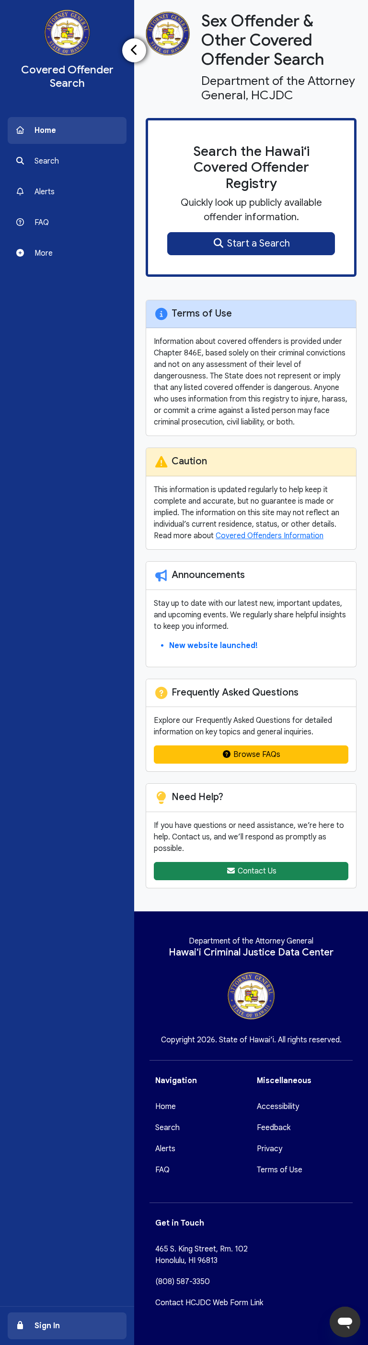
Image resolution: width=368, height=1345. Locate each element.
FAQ (162, 1170)
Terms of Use (279, 1170)
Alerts (165, 1149)
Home (165, 1106)
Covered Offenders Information (269, 536)
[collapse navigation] (134, 50)
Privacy (269, 1149)
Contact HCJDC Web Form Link (209, 1303)
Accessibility (278, 1106)
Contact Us (256, 871)
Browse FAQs (255, 754)
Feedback (273, 1128)
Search (167, 1128)
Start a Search (257, 243)
